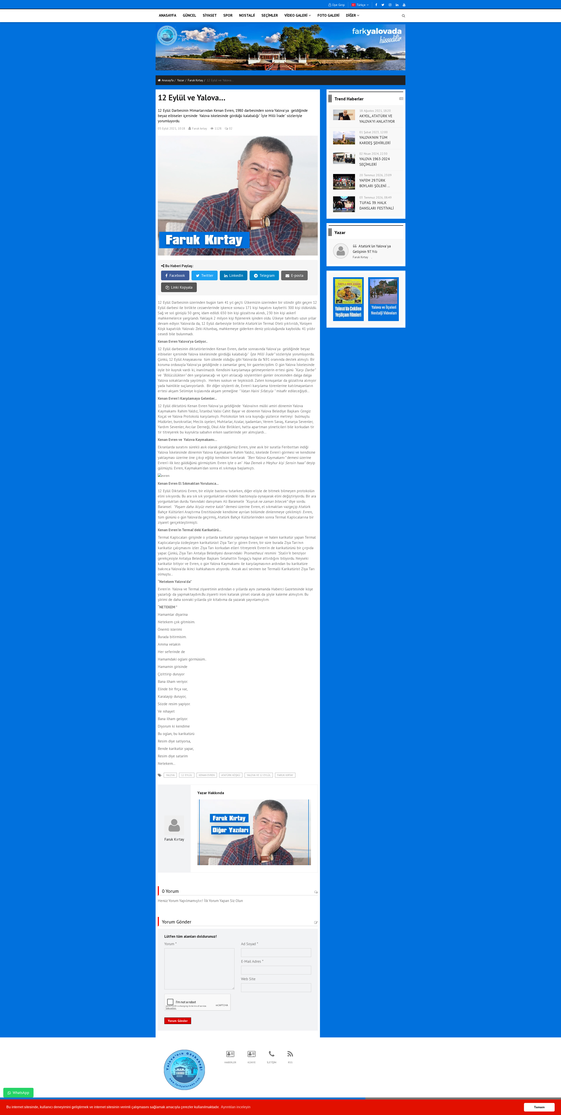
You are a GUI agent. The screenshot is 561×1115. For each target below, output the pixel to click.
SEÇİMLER (269, 15)
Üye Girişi (338, 5)
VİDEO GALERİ (295, 15)
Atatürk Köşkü (230, 775)
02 (231, 128)
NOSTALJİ (247, 15)
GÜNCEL (189, 15)
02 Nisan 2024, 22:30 (373, 154)
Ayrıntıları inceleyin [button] (235, 1107)
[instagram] (390, 4)
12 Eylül (186, 775)
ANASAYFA (167, 15)
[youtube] (404, 4)
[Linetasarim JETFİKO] (184, 1069)
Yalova (170, 775)
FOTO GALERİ (328, 15)
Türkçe (361, 5)
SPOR (228, 15)
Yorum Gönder (178, 1021)
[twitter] (383, 4)
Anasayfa (168, 80)
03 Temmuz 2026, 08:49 (375, 197)
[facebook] (376, 4)
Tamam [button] (539, 1107)
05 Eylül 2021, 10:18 (171, 128)
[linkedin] (397, 4)
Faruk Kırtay (195, 80)
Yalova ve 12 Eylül (259, 775)
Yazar (180, 80)
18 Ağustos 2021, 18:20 (375, 111)
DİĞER (351, 15)
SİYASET (210, 15)
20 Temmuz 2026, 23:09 (375, 175)
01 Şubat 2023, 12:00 (373, 132)
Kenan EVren (207, 775)
